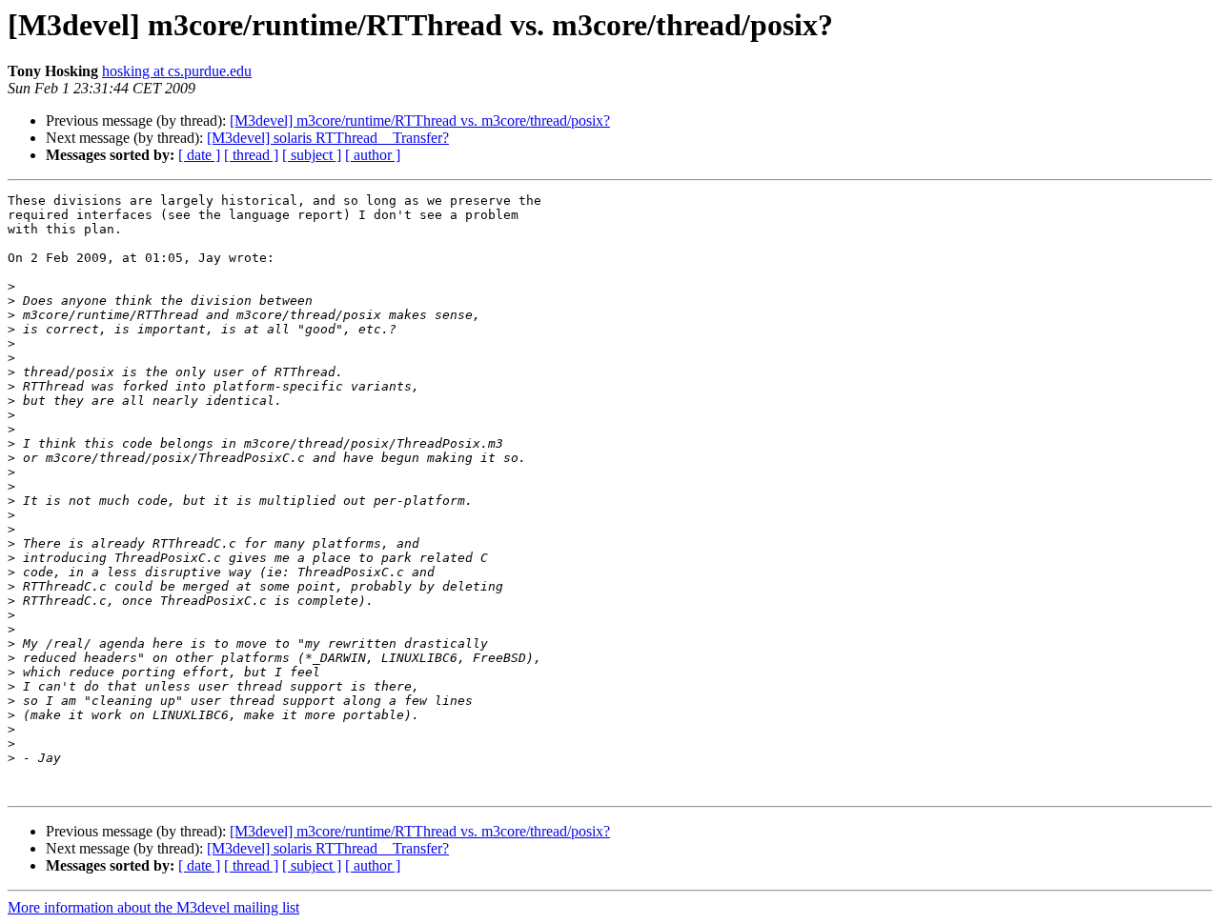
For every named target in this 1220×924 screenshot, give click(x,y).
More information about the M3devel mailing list (153, 907)
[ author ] (372, 155)
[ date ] (199, 155)
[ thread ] (251, 155)
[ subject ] (311, 155)
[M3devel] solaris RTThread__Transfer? (328, 138)
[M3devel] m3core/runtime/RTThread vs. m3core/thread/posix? (420, 120)
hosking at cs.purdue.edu (177, 71)
